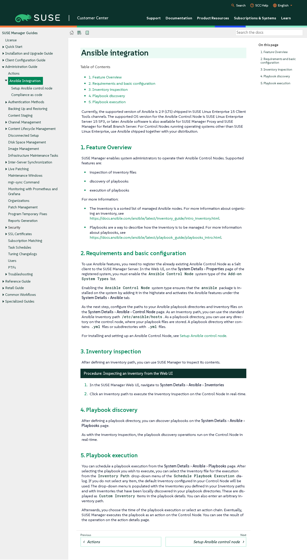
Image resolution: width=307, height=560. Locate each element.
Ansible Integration (25, 81)
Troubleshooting (20, 274)
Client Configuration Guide (25, 60)
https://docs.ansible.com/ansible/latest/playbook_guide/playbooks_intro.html (155, 237)
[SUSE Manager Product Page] (79, 32)
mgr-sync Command (23, 182)
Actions (14, 73)
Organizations (18, 201)
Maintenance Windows (25, 175)
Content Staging (20, 115)
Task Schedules (19, 247)
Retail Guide (14, 288)
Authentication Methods (26, 102)
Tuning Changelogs (22, 254)
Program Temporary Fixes (27, 214)
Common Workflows (20, 294)
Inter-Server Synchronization (30, 162)
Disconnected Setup (23, 135)
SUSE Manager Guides (20, 33)
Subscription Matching (25, 241)
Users (12, 261)
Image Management (23, 149)
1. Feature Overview (274, 52)
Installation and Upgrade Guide (29, 53)
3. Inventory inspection (276, 69)
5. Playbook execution (275, 83)
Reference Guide (18, 281)
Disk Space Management (27, 142)
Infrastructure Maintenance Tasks (33, 155)
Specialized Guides (19, 301)
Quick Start (13, 47)
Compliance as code (26, 95)
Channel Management (24, 122)
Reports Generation (23, 221)
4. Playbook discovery (275, 76)
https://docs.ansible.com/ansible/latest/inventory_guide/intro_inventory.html (154, 218)
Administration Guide (21, 67)
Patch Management (23, 207)
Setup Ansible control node (31, 88)
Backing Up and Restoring (27, 109)
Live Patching (18, 169)
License (11, 40)
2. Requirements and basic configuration (278, 61)
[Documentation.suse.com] (71, 32)
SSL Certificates (20, 234)
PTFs (12, 267)
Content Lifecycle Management (32, 129)
